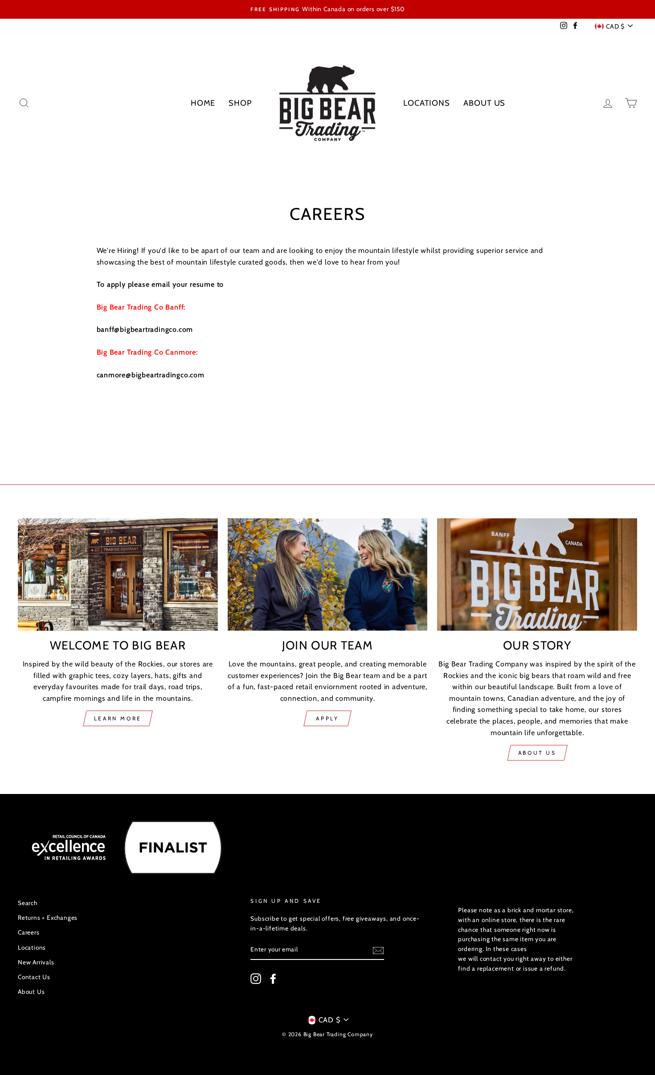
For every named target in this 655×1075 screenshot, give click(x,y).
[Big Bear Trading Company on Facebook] (273, 978)
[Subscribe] (378, 950)
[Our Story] (537, 574)
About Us (484, 103)
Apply (327, 718)
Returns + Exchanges (48, 917)
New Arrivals (36, 962)
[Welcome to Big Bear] (118, 574)
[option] (327, 9)
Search (27, 902)
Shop (240, 103)
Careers (29, 932)
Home (203, 103)
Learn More (118, 718)
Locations (426, 103)
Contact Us (34, 976)
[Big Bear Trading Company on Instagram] (255, 978)
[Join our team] (328, 574)
